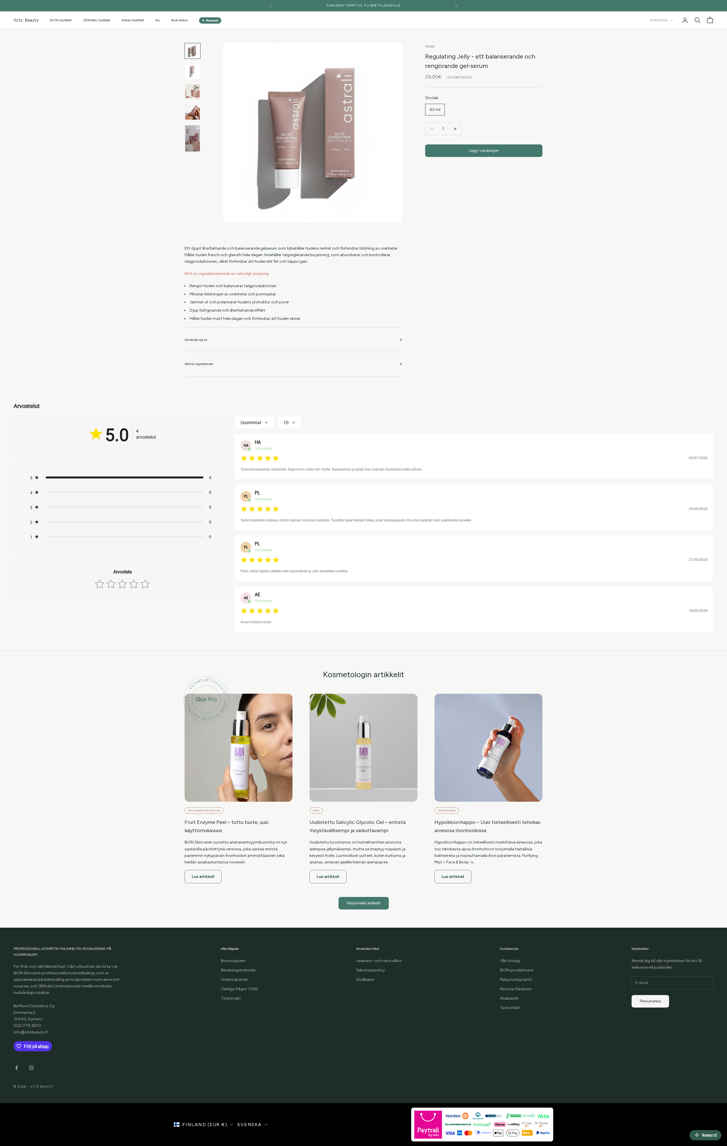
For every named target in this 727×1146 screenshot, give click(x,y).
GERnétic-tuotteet (96, 20)
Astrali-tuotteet (133, 20)
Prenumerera (650, 1001)
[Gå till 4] (192, 112)
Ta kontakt (231, 998)
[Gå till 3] (192, 92)
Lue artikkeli (203, 876)
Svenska (658, 20)
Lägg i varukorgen (484, 150)
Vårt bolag (510, 960)
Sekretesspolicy (370, 970)
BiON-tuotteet (61, 20)
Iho (157, 20)
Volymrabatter (234, 979)
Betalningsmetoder (238, 970)
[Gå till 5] (192, 138)
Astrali (429, 46)
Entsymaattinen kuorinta (204, 810)
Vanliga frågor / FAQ (239, 989)
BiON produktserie (516, 970)
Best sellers (179, 20)
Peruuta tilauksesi (516, 989)
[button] (122, 478)
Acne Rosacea (447, 810)
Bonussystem (233, 960)
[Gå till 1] (192, 51)
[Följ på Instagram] (31, 1068)
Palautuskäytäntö (516, 979)
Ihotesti (210, 20)
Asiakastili (509, 998)
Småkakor (365, 979)
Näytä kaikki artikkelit (364, 903)
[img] (260, 458)
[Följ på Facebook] (16, 1068)
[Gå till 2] (192, 71)
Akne (316, 810)
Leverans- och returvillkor (379, 960)
